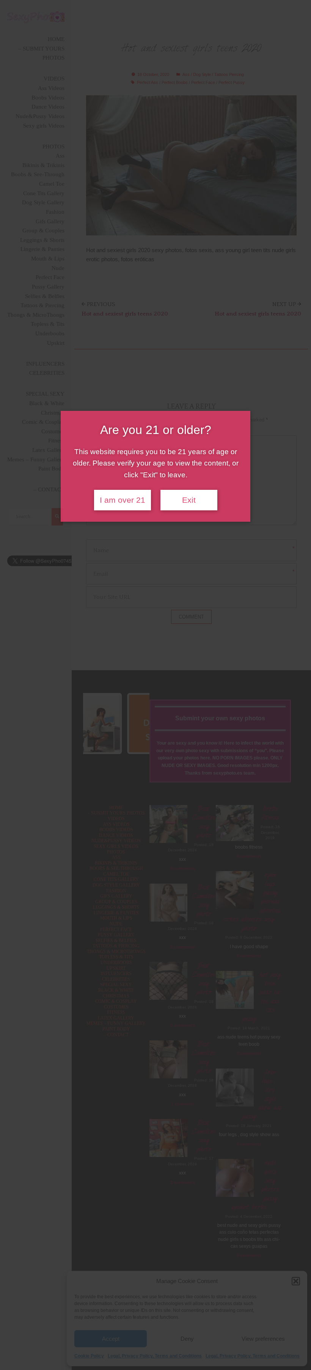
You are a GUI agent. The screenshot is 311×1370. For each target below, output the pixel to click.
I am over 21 (122, 500)
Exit (189, 500)
